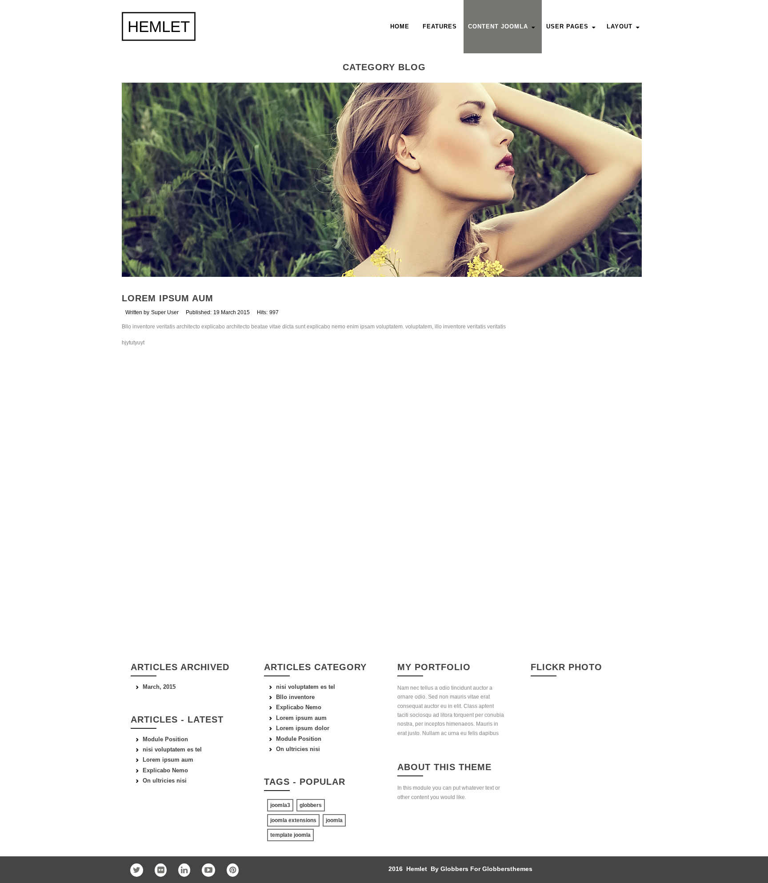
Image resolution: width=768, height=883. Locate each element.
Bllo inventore (295, 697)
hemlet (159, 26)
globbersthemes (507, 868)
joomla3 (280, 805)
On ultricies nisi (298, 749)
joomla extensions (293, 820)
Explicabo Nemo (298, 707)
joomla (334, 820)
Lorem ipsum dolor (302, 728)
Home (399, 26)
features (440, 26)
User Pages (567, 26)
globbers (311, 805)
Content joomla (498, 26)
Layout (619, 26)
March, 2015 (159, 686)
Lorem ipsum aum (167, 298)
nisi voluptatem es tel (305, 686)
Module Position (298, 738)
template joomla (290, 835)
